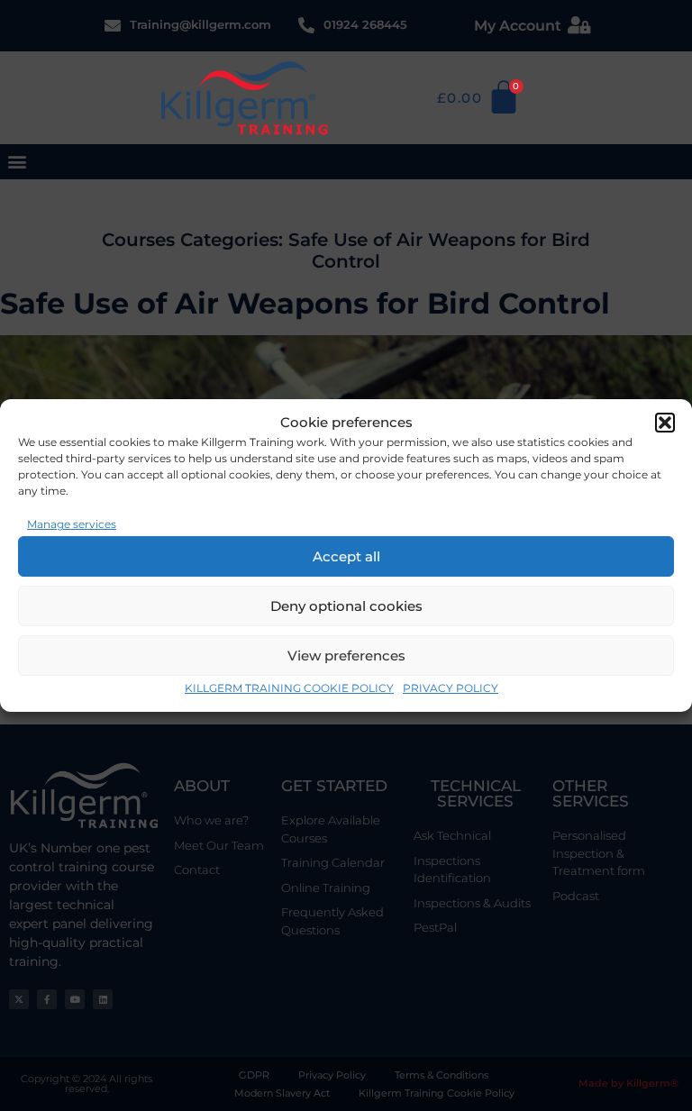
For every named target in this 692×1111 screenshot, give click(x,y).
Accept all (346, 556)
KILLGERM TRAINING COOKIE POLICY (289, 688)
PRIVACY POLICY (450, 688)
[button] (665, 423)
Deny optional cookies (346, 606)
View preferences (346, 655)
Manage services (71, 524)
